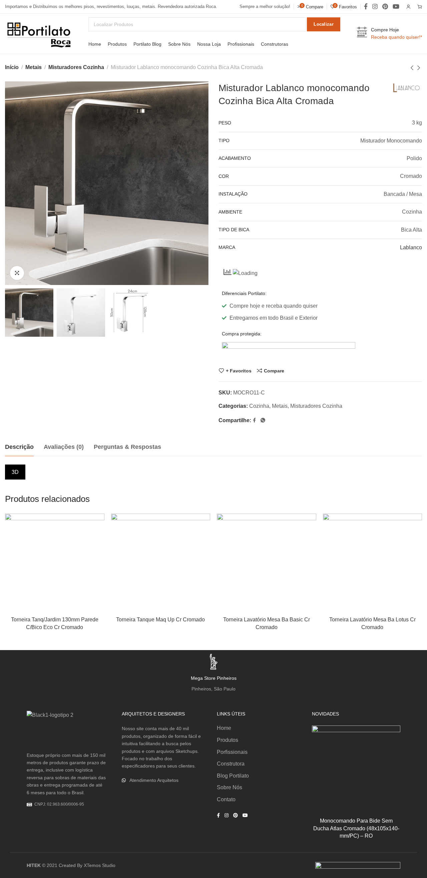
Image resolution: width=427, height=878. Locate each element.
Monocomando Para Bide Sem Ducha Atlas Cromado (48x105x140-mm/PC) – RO (356, 828)
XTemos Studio (99, 865)
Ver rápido (92, 558)
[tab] (19, 447)
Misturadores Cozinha (76, 67)
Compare (274, 370)
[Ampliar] (17, 273)
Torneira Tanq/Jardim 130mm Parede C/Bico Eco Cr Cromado (54, 623)
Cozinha (259, 406)
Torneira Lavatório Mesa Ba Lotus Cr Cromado (372, 623)
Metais (33, 67)
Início (12, 67)
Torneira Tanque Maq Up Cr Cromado (160, 619)
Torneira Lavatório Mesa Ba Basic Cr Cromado (266, 623)
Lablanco (411, 247)
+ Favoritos (239, 370)
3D (15, 472)
